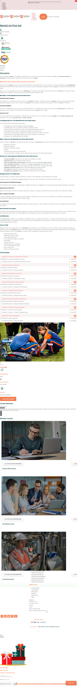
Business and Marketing (38, 578)
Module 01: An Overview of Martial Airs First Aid (15, 256)
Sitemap (33, 593)
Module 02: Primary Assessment (10, 265)
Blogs (3, 5)
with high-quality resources (45, 162)
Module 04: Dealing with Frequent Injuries (13, 282)
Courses (4, 4)
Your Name (3, 676)
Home (3, 2)
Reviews (2, 70)
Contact (4, 9)
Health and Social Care (37, 572)
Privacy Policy (35, 588)
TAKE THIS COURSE (8, 399)
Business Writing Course (9, 468)
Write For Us (34, 595)
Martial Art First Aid (10, 25)
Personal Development (37, 574)
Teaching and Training (37, 581)
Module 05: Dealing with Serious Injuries (12, 290)
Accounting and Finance (38, 571)
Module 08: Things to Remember (10, 316)
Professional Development (38, 576)
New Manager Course (8, 524)
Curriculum (2, 67)
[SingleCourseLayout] (32, 361)
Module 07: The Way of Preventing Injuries (13, 307)
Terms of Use (34, 589)
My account (34, 591)
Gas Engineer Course (8, 579)
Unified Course (5, 218)
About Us (4, 8)
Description (2, 65)
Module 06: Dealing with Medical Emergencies (14, 299)
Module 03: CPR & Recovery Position (12, 273)
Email (1, 679)
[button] (38, 412)
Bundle (4, 6)
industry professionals (34, 164)
